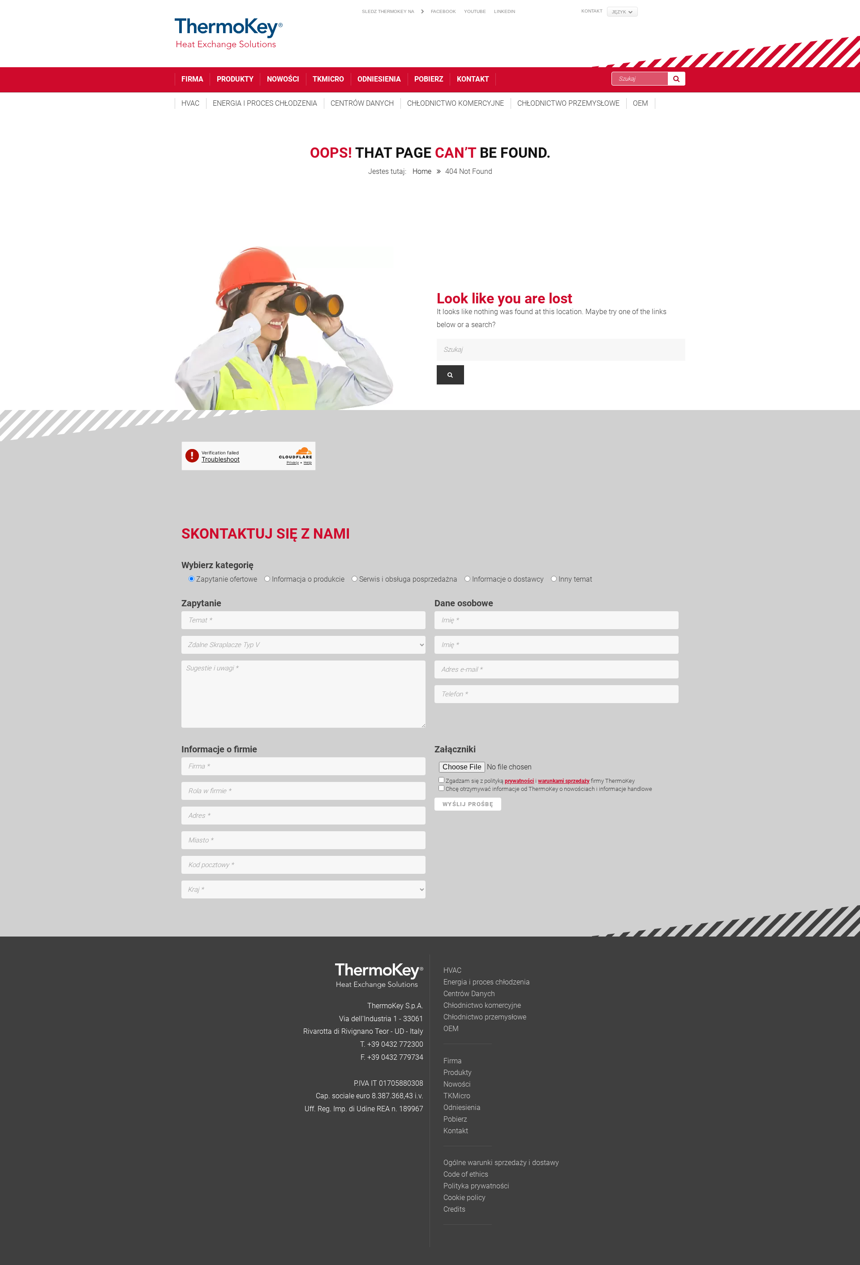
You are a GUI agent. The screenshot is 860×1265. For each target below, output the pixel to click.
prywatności (519, 781)
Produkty (235, 79)
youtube (475, 11)
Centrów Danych (362, 103)
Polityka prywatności (476, 1186)
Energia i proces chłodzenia (265, 103)
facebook (443, 11)
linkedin (504, 11)
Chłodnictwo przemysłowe (568, 103)
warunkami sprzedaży (563, 781)
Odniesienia (379, 79)
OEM (640, 103)
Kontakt (591, 11)
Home (422, 171)
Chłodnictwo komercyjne (455, 103)
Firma (192, 79)
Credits (454, 1209)
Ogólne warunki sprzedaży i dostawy (501, 1162)
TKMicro (328, 79)
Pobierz (428, 79)
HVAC (190, 103)
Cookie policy (464, 1197)
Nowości (283, 79)
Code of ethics (465, 1174)
